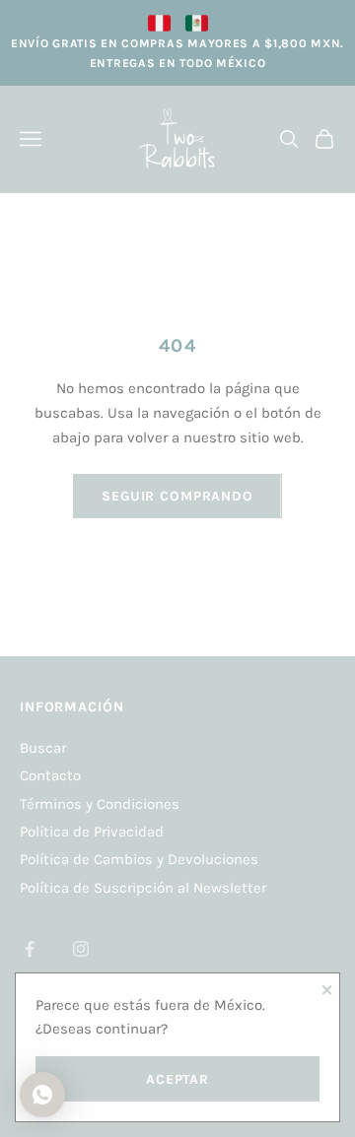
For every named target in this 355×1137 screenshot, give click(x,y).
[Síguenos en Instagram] (81, 949)
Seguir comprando (177, 496)
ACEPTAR (177, 1079)
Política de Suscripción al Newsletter (143, 888)
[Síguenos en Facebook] (29, 949)
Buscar (43, 748)
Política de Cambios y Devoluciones (139, 859)
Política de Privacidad (92, 831)
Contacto (50, 775)
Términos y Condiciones (99, 804)
